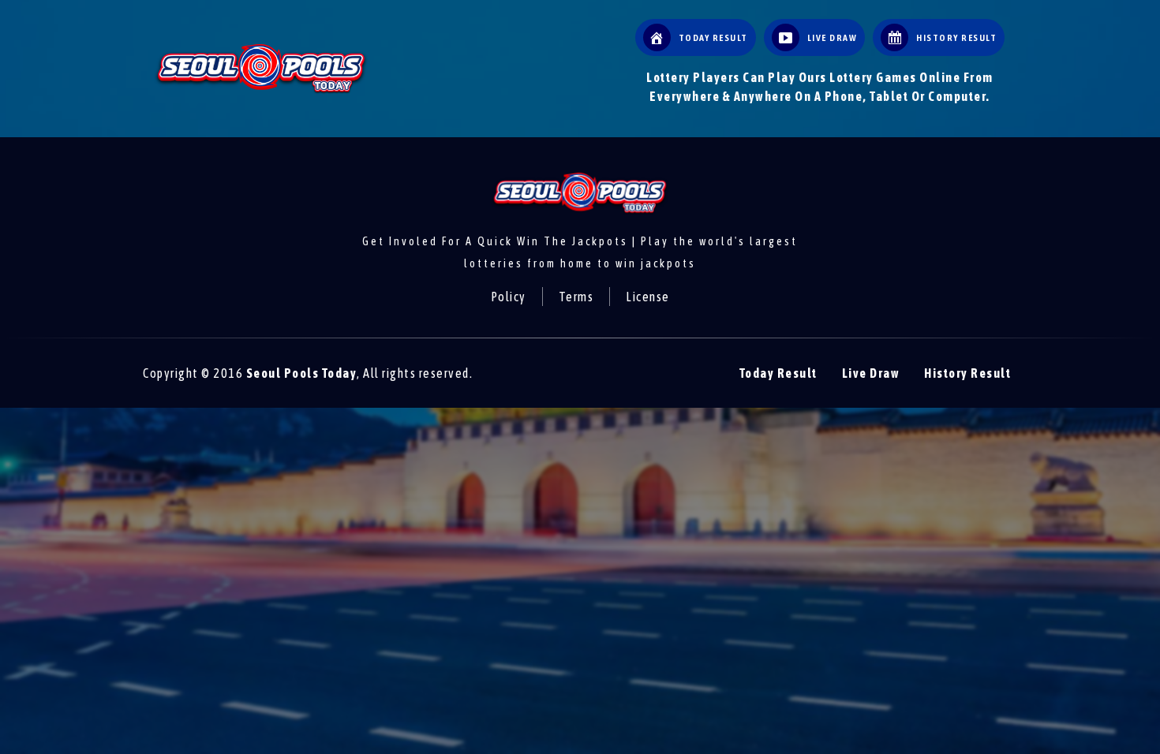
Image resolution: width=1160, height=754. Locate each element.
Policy (508, 296)
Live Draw (871, 373)
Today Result (778, 373)
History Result (967, 373)
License (648, 296)
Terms (576, 296)
